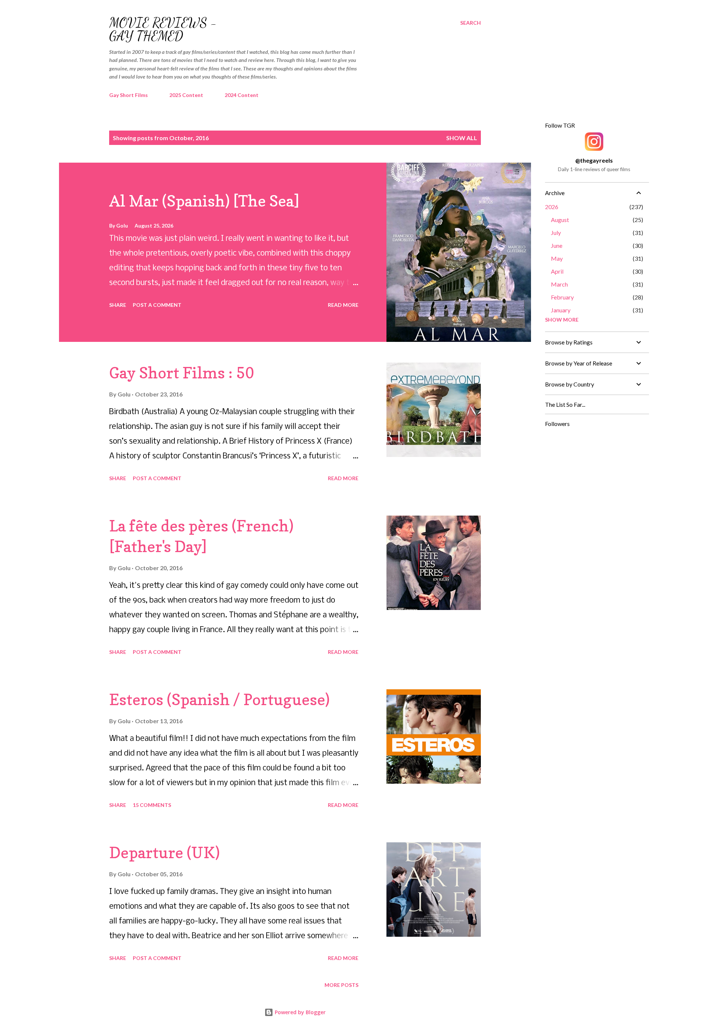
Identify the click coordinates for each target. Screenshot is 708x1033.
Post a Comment (157, 305)
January (560, 309)
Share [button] (117, 305)
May (557, 258)
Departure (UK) (164, 852)
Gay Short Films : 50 (181, 372)
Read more (343, 305)
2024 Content (241, 95)
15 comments (152, 805)
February (562, 297)
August (560, 219)
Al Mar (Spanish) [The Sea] (204, 200)
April (557, 271)
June (556, 245)
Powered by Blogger (299, 1012)
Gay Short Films (128, 95)
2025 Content (186, 95)
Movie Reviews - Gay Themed (163, 29)
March (559, 284)
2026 (551, 206)
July (556, 232)
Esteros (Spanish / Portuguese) (219, 699)
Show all (461, 137)
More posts (341, 985)
